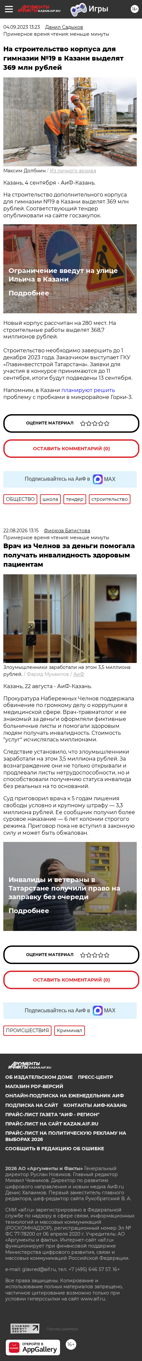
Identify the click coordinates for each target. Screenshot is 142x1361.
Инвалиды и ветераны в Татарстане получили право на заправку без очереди (64, 888)
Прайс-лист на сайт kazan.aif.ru (51, 1124)
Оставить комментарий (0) (71, 449)
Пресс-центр (95, 1077)
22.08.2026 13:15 (21, 531)
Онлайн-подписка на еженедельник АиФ (64, 1096)
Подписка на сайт (31, 1105)
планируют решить (88, 390)
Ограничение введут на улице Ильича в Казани (63, 275)
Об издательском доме (39, 1077)
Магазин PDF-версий (34, 1086)
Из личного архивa (73, 171)
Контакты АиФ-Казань (95, 1105)
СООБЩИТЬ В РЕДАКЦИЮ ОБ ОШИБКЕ (54, 1149)
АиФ (78, 674)
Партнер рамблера (62, 1329)
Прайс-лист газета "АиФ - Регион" (52, 1115)
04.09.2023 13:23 (21, 27)
